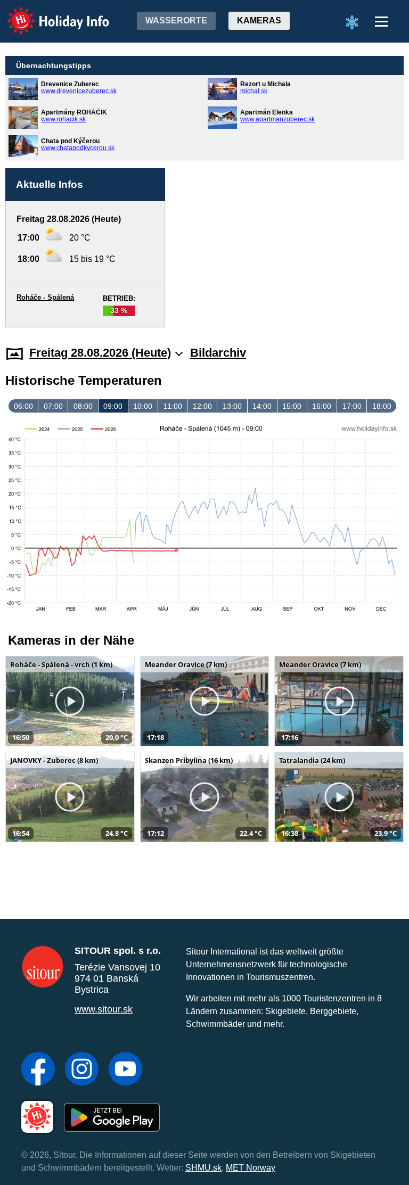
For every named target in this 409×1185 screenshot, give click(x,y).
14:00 (262, 406)
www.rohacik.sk (63, 119)
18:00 (381, 406)
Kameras (259, 20)
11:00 (172, 406)
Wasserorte (176, 20)
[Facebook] (38, 1070)
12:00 (202, 406)
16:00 (321, 406)
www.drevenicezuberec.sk (79, 91)
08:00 (83, 406)
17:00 (352, 406)
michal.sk (253, 91)
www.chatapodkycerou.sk (77, 148)
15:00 (291, 406)
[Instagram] (82, 1070)
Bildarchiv (218, 352)
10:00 (142, 406)
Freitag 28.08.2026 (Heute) (100, 352)
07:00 (53, 406)
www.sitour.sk (104, 1009)
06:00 (23, 406)
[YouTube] (125, 1070)
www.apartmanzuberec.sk (277, 119)
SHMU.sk (203, 1167)
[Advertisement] (290, 236)
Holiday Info (48, 13)
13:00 (232, 406)
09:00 (112, 406)
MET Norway (250, 1167)
